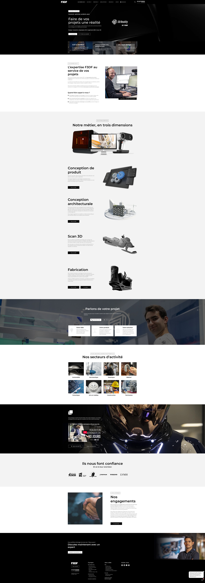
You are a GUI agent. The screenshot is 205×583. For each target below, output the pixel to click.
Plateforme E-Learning (109, 574)
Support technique (108, 567)
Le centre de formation (92, 567)
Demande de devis (92, 575)
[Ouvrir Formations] (98, 2)
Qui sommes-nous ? (92, 566)
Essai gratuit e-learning (92, 576)
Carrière (90, 570)
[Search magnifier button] (135, 2)
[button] (68, 47)
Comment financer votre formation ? (111, 570)
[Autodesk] (78, 570)
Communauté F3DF (108, 568)
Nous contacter (75, 566)
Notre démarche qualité (92, 569)
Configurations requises (109, 569)
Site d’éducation (108, 575)
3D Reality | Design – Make (93, 571)
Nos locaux (90, 568)
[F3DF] (78, 563)
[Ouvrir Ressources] (113, 2)
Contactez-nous (107, 566)
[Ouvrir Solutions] (91, 2)
